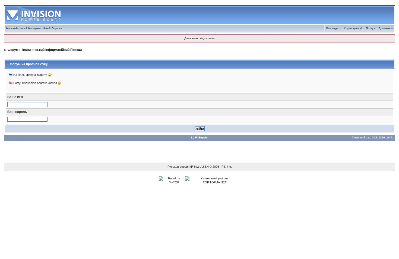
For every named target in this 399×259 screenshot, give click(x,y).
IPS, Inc (226, 166)
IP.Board (195, 166)
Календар (333, 28)
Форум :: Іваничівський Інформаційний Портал (45, 50)
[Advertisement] (199, 150)
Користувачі (353, 28)
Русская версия (178, 166)
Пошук (370, 28)
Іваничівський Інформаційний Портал (34, 28)
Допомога (386, 28)
